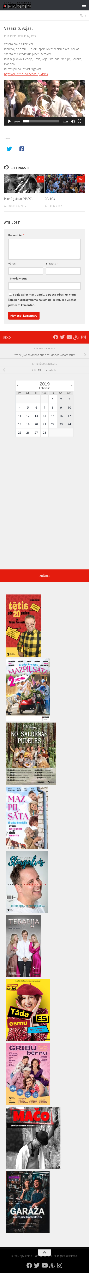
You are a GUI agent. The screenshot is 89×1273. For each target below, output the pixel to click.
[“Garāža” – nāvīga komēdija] (28, 1232)
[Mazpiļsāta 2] (28, 720)
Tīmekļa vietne (17, 278)
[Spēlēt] (9, 121)
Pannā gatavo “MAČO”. (18, 199)
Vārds (13, 263)
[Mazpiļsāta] (27, 848)
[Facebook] (55, 337)
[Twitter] (62, 337)
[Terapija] (23, 976)
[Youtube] (68, 337)
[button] (44, 102)
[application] (44, 103)
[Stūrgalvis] (27, 912)
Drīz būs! (49, 199)
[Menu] (84, 5)
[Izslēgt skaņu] (73, 121)
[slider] (41, 121)
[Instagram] (83, 337)
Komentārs (16, 235)
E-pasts (52, 263)
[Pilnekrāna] (79, 121)
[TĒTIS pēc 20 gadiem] (23, 656)
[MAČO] (33, 1168)
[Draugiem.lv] (76, 337)
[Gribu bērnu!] (28, 1104)
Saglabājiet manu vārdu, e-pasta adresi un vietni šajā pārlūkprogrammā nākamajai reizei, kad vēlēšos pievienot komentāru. (42, 300)
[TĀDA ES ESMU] (28, 1040)
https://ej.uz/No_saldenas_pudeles (26, 74)
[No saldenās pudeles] (31, 784)
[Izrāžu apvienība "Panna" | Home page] (21, 5)
